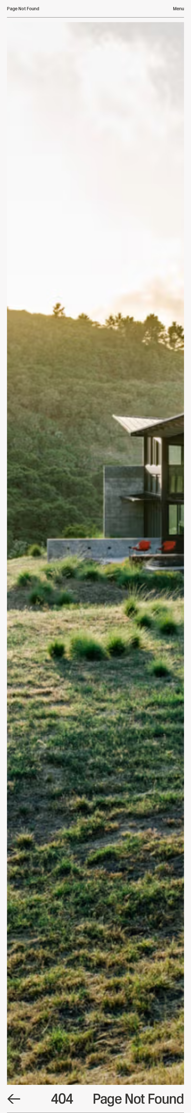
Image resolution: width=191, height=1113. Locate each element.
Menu (178, 8)
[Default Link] (13, 1099)
